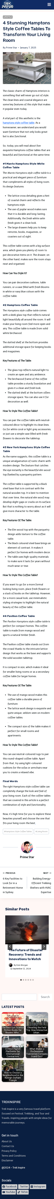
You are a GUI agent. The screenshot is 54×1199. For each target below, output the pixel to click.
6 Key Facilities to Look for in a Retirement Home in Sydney (13, 883)
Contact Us (8, 1146)
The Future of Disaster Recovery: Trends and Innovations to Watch (26, 954)
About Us (7, 1141)
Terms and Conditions (14, 1155)
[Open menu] (49, 4)
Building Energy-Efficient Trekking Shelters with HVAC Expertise (40, 883)
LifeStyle (7, 17)
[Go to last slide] (10, 946)
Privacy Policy (9, 1151)
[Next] (44, 946)
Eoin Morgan (22, 965)
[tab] (21, 980)
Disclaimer (7, 1160)
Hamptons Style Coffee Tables (18, 831)
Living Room (41, 831)
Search (45, 997)
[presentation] (27, 929)
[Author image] (11, 965)
